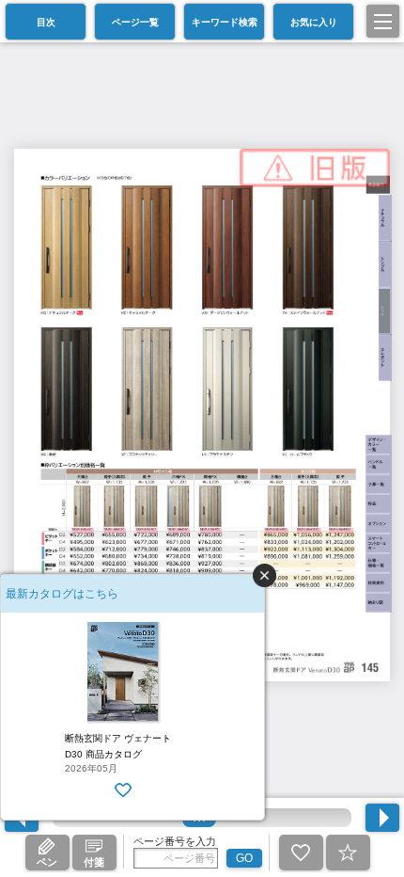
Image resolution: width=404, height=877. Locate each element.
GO (244, 858)
